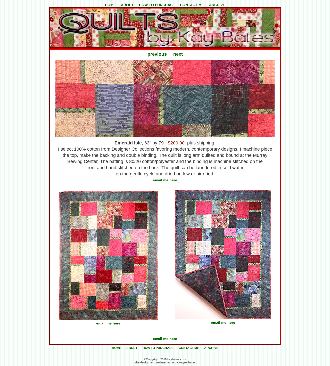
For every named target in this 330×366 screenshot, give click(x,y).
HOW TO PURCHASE (157, 5)
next (178, 54)
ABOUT (127, 5)
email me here (165, 180)
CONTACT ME (192, 5)
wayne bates (187, 362)
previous (157, 54)
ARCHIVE (217, 5)
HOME (110, 5)
